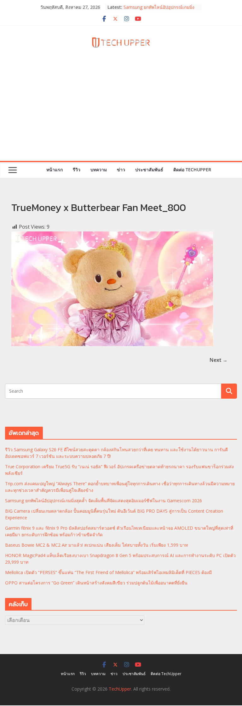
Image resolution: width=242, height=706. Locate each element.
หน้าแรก (54, 170)
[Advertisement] (121, 114)
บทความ (98, 170)
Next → (219, 359)
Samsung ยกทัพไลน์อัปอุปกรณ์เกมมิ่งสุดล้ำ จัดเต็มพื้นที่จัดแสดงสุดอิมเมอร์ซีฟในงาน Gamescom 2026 (103, 501)
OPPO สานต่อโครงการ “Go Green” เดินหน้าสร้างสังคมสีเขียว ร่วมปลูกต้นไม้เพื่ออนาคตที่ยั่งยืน (96, 583)
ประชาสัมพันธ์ (149, 170)
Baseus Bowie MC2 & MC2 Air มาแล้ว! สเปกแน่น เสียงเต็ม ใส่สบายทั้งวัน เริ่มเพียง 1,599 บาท (96, 545)
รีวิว (76, 170)
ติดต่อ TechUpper (192, 170)
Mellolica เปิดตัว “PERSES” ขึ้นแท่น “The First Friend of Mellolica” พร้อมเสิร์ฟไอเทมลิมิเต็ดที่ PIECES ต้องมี (108, 572)
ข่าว (121, 170)
